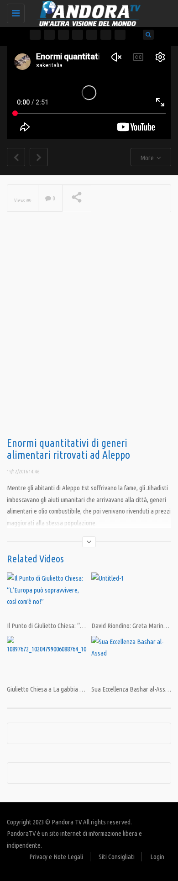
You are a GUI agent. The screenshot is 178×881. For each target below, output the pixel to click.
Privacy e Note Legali (56, 856)
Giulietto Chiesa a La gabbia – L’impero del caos (67, 689)
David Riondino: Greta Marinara (131, 625)
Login (157, 856)
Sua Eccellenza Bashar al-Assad (131, 689)
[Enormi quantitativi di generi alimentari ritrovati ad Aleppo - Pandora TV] (86, 11)
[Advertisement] (89, 339)
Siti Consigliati (117, 856)
